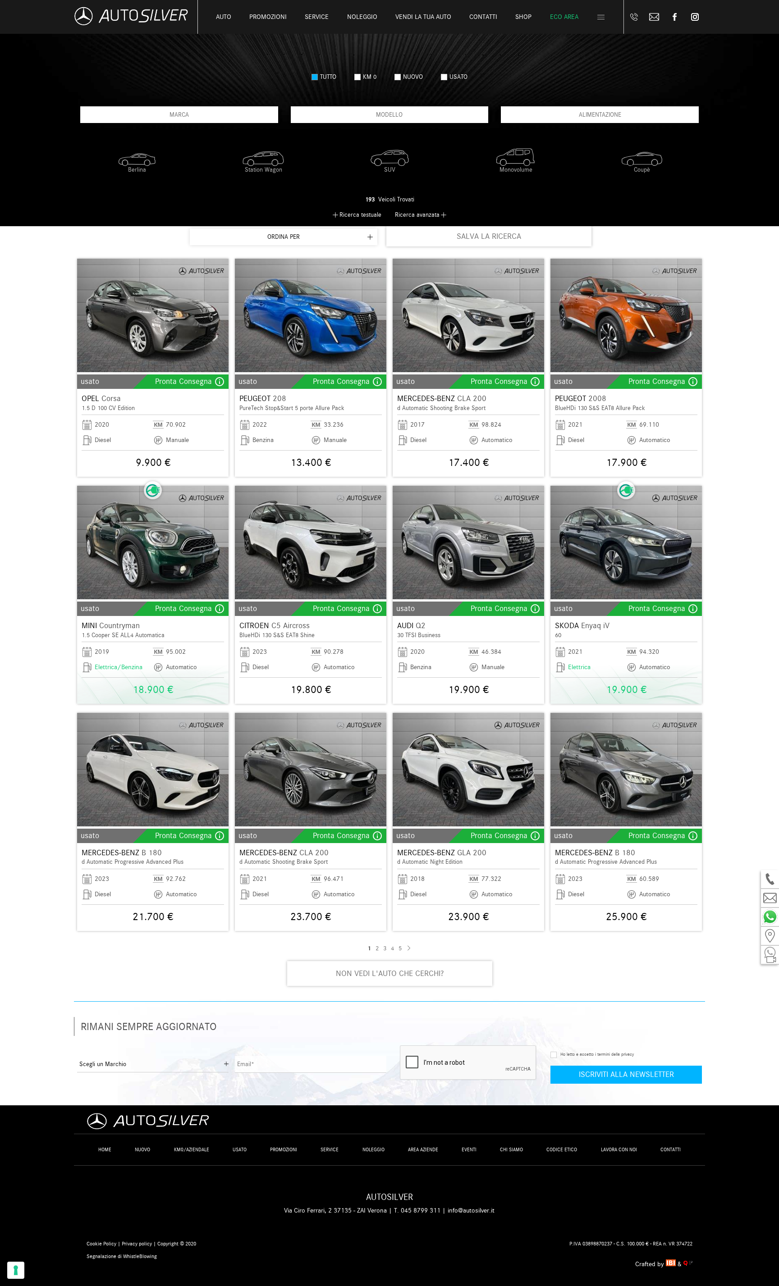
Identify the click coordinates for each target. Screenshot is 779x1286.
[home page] (131, 23)
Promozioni (268, 17)
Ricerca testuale (360, 215)
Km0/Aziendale (191, 1150)
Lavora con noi (619, 1150)
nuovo (413, 77)
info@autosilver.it (471, 1210)
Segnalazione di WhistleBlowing (122, 1256)
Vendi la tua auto (423, 17)
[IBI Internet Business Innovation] (672, 1264)
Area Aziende (423, 1150)
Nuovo (142, 1150)
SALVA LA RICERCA (489, 236)
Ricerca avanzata (417, 215)
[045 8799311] (634, 17)
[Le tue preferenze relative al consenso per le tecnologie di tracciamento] (15, 1270)
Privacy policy (137, 1243)
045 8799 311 (420, 1210)
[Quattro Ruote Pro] (687, 1264)
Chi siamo (511, 1150)
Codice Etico (561, 1150)
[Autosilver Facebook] (674, 17)
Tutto (328, 77)
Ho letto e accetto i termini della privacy (597, 1054)
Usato (240, 1150)
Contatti (670, 1150)
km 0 (369, 77)
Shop (523, 17)
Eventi (469, 1150)
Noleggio (373, 1150)
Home (104, 1150)
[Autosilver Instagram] (695, 17)
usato (458, 77)
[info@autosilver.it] (654, 17)
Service (317, 17)
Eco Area (564, 17)
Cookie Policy (101, 1243)
